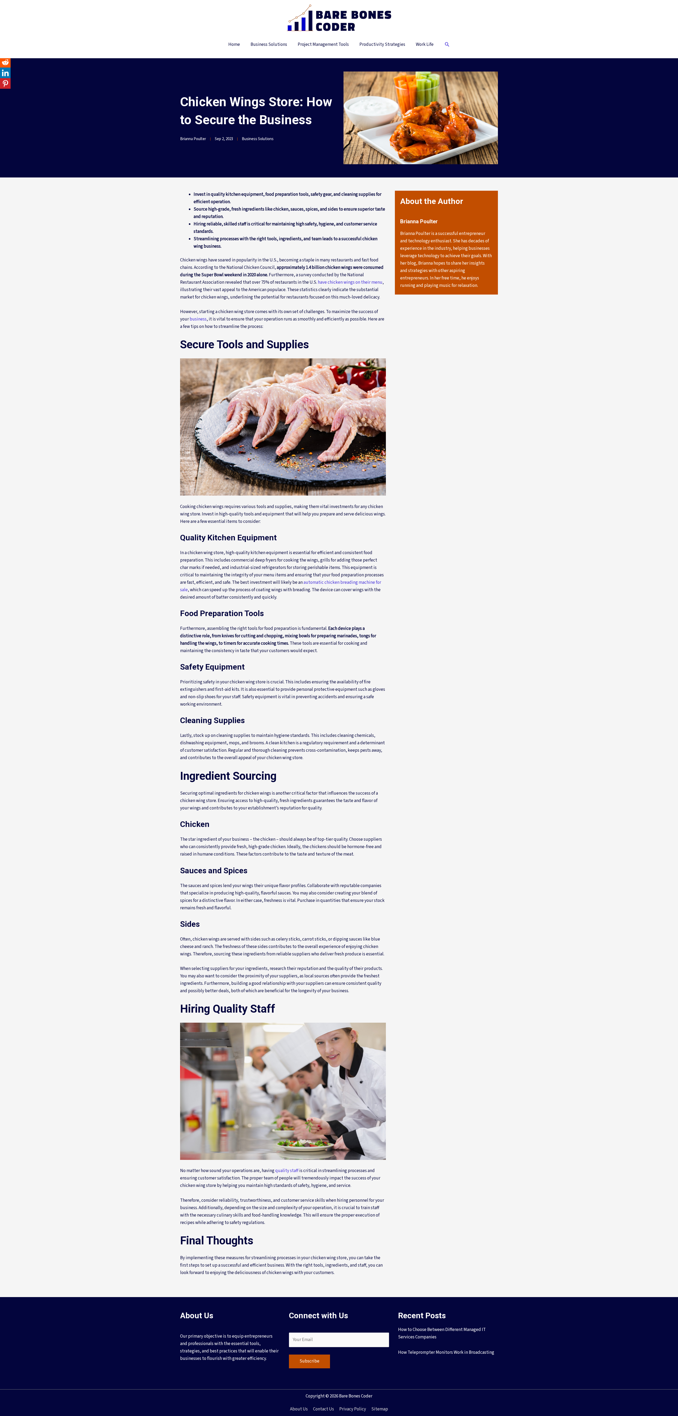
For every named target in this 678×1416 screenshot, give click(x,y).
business (198, 319)
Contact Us (323, 1409)
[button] (447, 45)
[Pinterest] (5, 83)
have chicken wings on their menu (350, 282)
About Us (299, 1409)
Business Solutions (258, 139)
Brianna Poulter (193, 139)
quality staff (286, 1171)
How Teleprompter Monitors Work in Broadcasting (446, 1352)
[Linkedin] (5, 73)
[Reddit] (5, 62)
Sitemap (379, 1409)
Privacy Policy (352, 1409)
